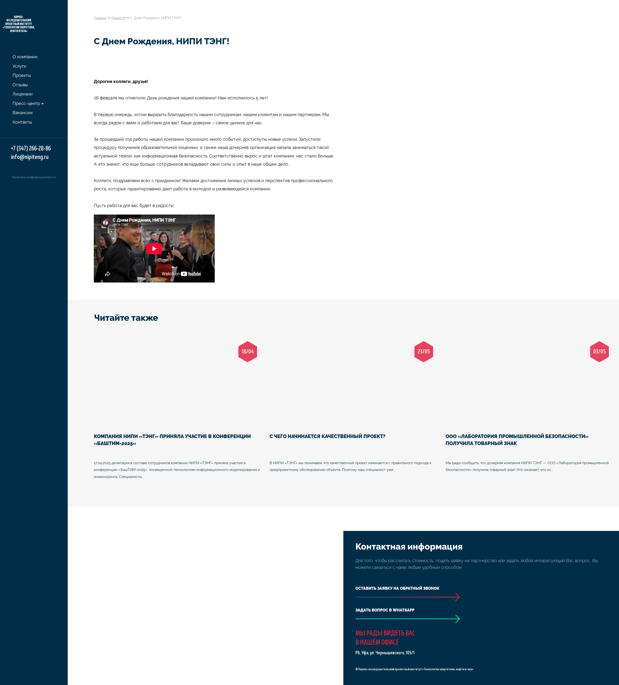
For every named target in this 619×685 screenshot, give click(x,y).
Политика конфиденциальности (34, 177)
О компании (25, 56)
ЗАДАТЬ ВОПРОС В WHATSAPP (384, 610)
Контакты (22, 122)
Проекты (22, 75)
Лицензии (23, 94)
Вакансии (23, 112)
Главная (100, 18)
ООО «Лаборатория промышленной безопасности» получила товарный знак (517, 439)
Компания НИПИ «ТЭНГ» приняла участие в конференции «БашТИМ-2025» (172, 439)
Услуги (19, 66)
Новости (118, 18)
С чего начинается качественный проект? (327, 436)
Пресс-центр (26, 103)
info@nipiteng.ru (30, 157)
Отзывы (20, 84)
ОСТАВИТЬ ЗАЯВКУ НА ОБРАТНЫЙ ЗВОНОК (397, 588)
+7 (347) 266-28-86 (31, 148)
